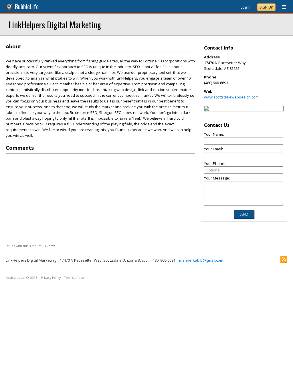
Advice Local (15, 278)
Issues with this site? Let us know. (31, 246)
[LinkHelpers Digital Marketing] (206, 109)
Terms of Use (74, 278)
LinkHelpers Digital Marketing (55, 24)
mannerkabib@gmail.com (201, 260)
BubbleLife (27, 6)
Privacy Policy (51, 278)
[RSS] (283, 259)
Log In (246, 7)
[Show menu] (281, 7)
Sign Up (266, 7)
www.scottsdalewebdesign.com (231, 97)
